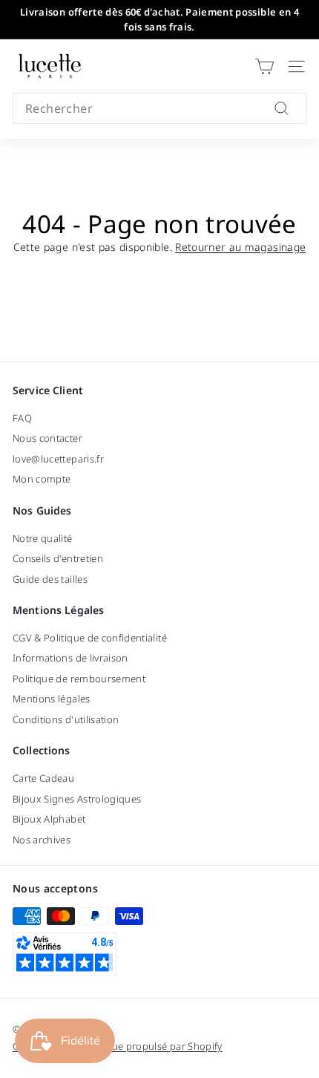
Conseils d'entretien (58, 558)
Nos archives (41, 839)
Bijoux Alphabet (49, 819)
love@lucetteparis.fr (58, 459)
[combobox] (159, 108)
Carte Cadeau (43, 778)
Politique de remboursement (79, 678)
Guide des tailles (50, 579)
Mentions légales (52, 698)
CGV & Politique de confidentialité (90, 637)
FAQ (22, 418)
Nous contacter (47, 438)
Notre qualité (43, 538)
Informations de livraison (70, 657)
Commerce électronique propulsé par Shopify (118, 1046)
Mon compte (42, 479)
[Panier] (264, 66)
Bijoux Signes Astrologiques (77, 799)
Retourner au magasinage (240, 247)
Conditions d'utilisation (66, 719)
